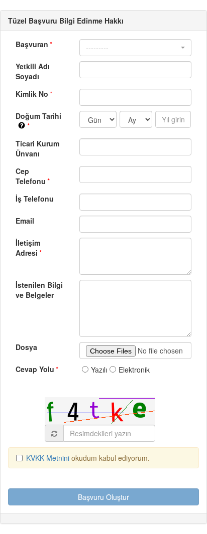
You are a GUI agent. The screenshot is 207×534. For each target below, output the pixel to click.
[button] (135, 47)
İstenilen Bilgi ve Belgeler (39, 290)
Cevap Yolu (35, 369)
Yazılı (99, 370)
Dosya (26, 347)
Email (25, 221)
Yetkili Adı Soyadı (33, 71)
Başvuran (32, 44)
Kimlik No (32, 94)
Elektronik (134, 370)
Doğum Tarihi (44, 116)
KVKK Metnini (48, 458)
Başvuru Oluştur (103, 497)
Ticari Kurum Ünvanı (37, 148)
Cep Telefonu (31, 176)
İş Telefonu (35, 199)
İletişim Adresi (28, 248)
